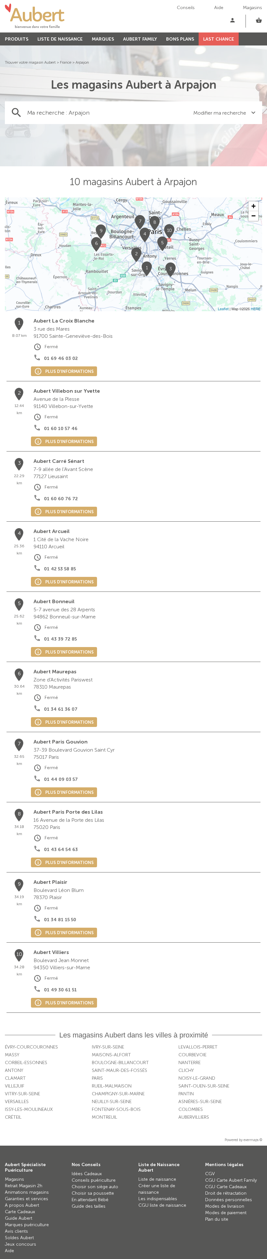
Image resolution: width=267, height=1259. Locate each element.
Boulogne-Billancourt (120, 1062)
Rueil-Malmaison (112, 1086)
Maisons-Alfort (111, 1055)
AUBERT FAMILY (140, 39)
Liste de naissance (157, 1179)
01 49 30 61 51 (60, 990)
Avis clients (16, 1231)
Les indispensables (157, 1199)
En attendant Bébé (90, 1199)
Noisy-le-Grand (196, 1078)
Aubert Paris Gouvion (61, 742)
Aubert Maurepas (55, 671)
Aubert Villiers (51, 952)
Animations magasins (27, 1192)
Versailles (17, 1101)
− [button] (253, 216)
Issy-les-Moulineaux (29, 1109)
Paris (97, 1078)
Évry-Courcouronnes (31, 1047)
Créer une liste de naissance (156, 1189)
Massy (12, 1055)
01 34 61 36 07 (60, 709)
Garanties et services (26, 1199)
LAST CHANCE (218, 39)
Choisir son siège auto (95, 1186)
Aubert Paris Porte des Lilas (68, 812)
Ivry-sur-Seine (108, 1047)
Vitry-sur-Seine (22, 1094)
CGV (210, 1173)
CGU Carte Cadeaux (226, 1186)
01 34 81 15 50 (60, 919)
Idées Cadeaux (87, 1173)
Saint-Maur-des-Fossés (119, 1070)
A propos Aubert (22, 1205)
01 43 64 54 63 (61, 849)
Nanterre (189, 1062)
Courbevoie (192, 1055)
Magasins (252, 7)
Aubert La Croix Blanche (64, 321)
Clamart (15, 1078)
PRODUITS (16, 39)
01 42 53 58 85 (60, 569)
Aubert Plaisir (50, 882)
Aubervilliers (193, 1117)
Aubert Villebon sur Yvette (67, 391)
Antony (14, 1070)
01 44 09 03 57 (61, 779)
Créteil (13, 1117)
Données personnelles (228, 1199)
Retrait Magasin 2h (23, 1186)
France (65, 62)
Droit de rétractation (225, 1193)
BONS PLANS (180, 39)
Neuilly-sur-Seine (112, 1101)
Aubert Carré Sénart (59, 461)
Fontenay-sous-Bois (116, 1109)
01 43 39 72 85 (60, 639)
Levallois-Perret (198, 1047)
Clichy (186, 1070)
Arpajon (82, 62)
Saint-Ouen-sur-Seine (203, 1086)
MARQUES (103, 39)
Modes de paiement (225, 1212)
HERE (255, 308)
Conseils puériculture (94, 1180)
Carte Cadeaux (20, 1211)
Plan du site (216, 1219)
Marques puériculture (27, 1224)
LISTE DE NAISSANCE (60, 39)
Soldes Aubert (19, 1237)
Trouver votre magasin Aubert (30, 62)
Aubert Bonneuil (54, 601)
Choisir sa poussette (93, 1193)
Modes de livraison (224, 1206)
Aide (218, 7)
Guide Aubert (18, 1218)
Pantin (186, 1094)
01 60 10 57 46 (60, 428)
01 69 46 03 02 (61, 358)
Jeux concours (20, 1244)
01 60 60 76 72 (61, 499)
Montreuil (104, 1117)
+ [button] (253, 206)
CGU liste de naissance (162, 1205)
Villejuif (14, 1086)
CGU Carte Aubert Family (231, 1180)
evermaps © (253, 1140)
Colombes (190, 1109)
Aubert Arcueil (52, 531)
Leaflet (223, 308)
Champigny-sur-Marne (118, 1094)
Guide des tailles (88, 1206)
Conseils (186, 7)
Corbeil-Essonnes (26, 1062)
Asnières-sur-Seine (200, 1101)
